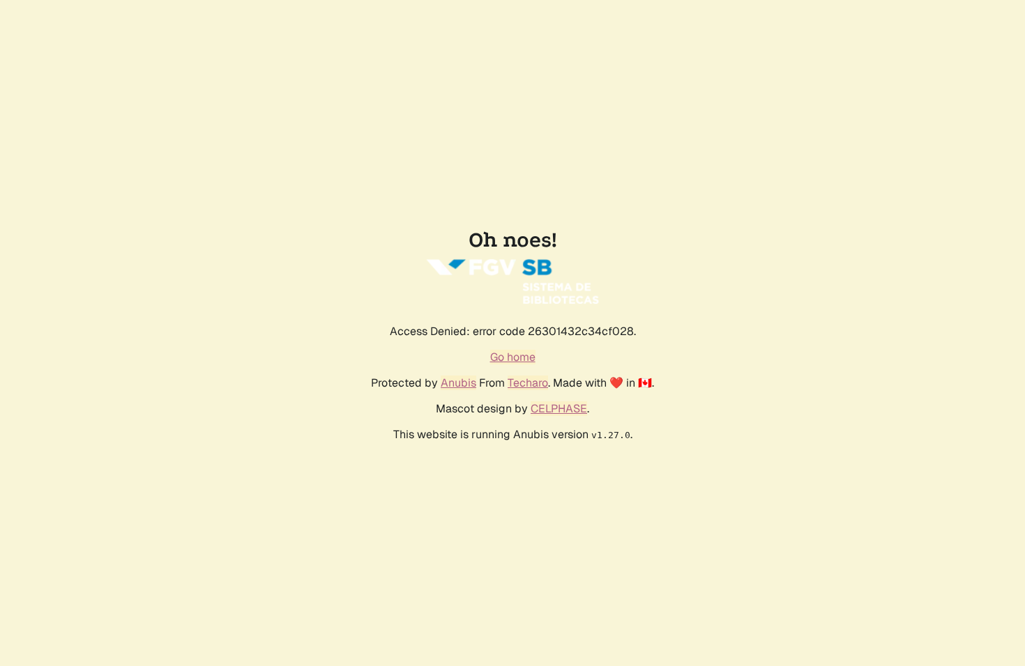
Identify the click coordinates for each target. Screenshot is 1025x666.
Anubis (458, 382)
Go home (513, 357)
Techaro (528, 382)
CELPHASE (559, 408)
